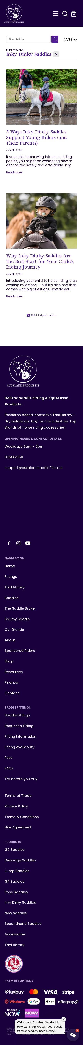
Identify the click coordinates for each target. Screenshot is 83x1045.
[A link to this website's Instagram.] (18, 543)
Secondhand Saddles (23, 924)
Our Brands (14, 630)
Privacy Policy (16, 806)
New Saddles (16, 913)
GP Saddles (14, 882)
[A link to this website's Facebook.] (9, 543)
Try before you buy (21, 779)
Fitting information (20, 737)
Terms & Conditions (22, 817)
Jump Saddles (17, 871)
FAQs (9, 768)
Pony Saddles (16, 892)
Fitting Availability (19, 747)
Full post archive (47, 315)
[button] (65, 13)
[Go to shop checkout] (74, 13)
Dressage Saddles (20, 860)
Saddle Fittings (17, 715)
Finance (11, 683)
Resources (14, 672)
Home (10, 566)
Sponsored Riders (20, 651)
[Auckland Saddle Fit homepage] (27, 13)
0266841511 (14, 457)
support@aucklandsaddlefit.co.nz (33, 468)
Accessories (15, 934)
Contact (12, 693)
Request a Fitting (19, 726)
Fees (9, 758)
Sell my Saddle (17, 619)
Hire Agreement (18, 827)
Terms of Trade (18, 796)
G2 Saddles (15, 850)
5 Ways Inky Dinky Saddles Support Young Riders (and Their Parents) (36, 137)
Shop (9, 661)
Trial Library (14, 587)
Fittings (11, 577)
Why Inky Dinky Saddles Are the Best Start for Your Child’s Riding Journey (40, 261)
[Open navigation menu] (55, 13)
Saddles (12, 598)
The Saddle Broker (20, 609)
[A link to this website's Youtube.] (28, 543)
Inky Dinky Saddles (20, 903)
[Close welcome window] (63, 1019)
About (10, 640)
